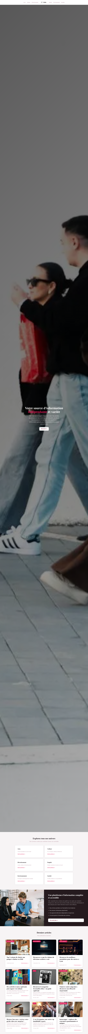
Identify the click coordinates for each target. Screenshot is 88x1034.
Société (62, 2)
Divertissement (35, 2)
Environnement (56, 2)
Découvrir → (44, 428)
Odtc (43, 2)
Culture (28, 2)
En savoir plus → (54, 920)
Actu (25, 2)
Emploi (50, 2)
